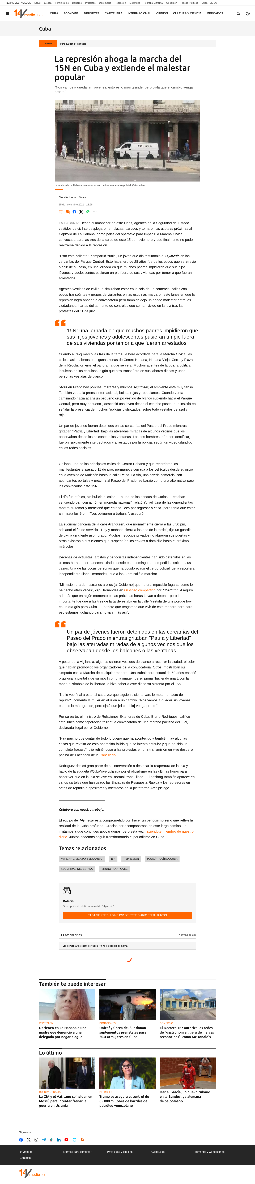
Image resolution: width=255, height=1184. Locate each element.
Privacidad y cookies (120, 1151)
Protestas (90, 2)
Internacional (139, 13)
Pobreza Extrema (153, 2)
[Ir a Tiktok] (52, 1140)
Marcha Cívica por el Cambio (82, 858)
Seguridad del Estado (77, 868)
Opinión (162, 13)
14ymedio (26, 1151)
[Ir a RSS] (83, 1140)
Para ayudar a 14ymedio (73, 43)
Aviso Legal (158, 1151)
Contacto (25, 1157)
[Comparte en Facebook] (74, 211)
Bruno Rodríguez (114, 868)
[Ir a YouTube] (67, 1140)
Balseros (77, 2)
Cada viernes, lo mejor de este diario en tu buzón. (128, 915)
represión (131, 858)
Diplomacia (105, 2)
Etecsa (48, 2)
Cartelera (113, 13)
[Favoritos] (60, 211)
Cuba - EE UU (209, 2)
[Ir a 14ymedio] (29, 13)
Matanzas (134, 2)
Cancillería (108, 755)
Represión (120, 2)
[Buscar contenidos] (238, 13)
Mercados (215, 13)
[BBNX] (33, 1173)
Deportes (92, 13)
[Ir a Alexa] (75, 1140)
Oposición (171, 2)
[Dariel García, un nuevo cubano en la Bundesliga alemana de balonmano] (188, 1073)
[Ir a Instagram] (37, 1140)
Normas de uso (187, 934)
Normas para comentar (77, 1151)
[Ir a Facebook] (21, 1140)
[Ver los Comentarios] (67, 211)
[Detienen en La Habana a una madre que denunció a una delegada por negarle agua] (67, 1004)
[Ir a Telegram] (44, 1140)
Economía (71, 13)
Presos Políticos (189, 2)
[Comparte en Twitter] (81, 211)
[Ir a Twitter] (29, 1140)
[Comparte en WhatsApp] (87, 211)
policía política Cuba (162, 858)
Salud (37, 2)
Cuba (54, 13)
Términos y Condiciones (209, 1151)
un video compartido (139, 590)
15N (113, 858)
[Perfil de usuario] (248, 13)
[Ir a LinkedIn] (59, 1140)
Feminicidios (62, 2)
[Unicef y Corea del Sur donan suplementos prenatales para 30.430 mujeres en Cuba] (127, 1004)
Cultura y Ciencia (187, 13)
